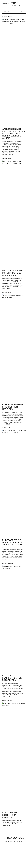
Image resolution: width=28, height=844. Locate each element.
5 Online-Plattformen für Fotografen (12, 677)
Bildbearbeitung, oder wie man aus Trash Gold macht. (12, 542)
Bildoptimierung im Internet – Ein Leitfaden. (13, 406)
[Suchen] (22, 11)
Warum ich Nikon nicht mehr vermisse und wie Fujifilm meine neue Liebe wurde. (14, 133)
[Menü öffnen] (25, 4)
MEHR (11, 154)
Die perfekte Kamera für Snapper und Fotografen (14, 273)
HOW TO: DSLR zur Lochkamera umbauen (11, 815)
